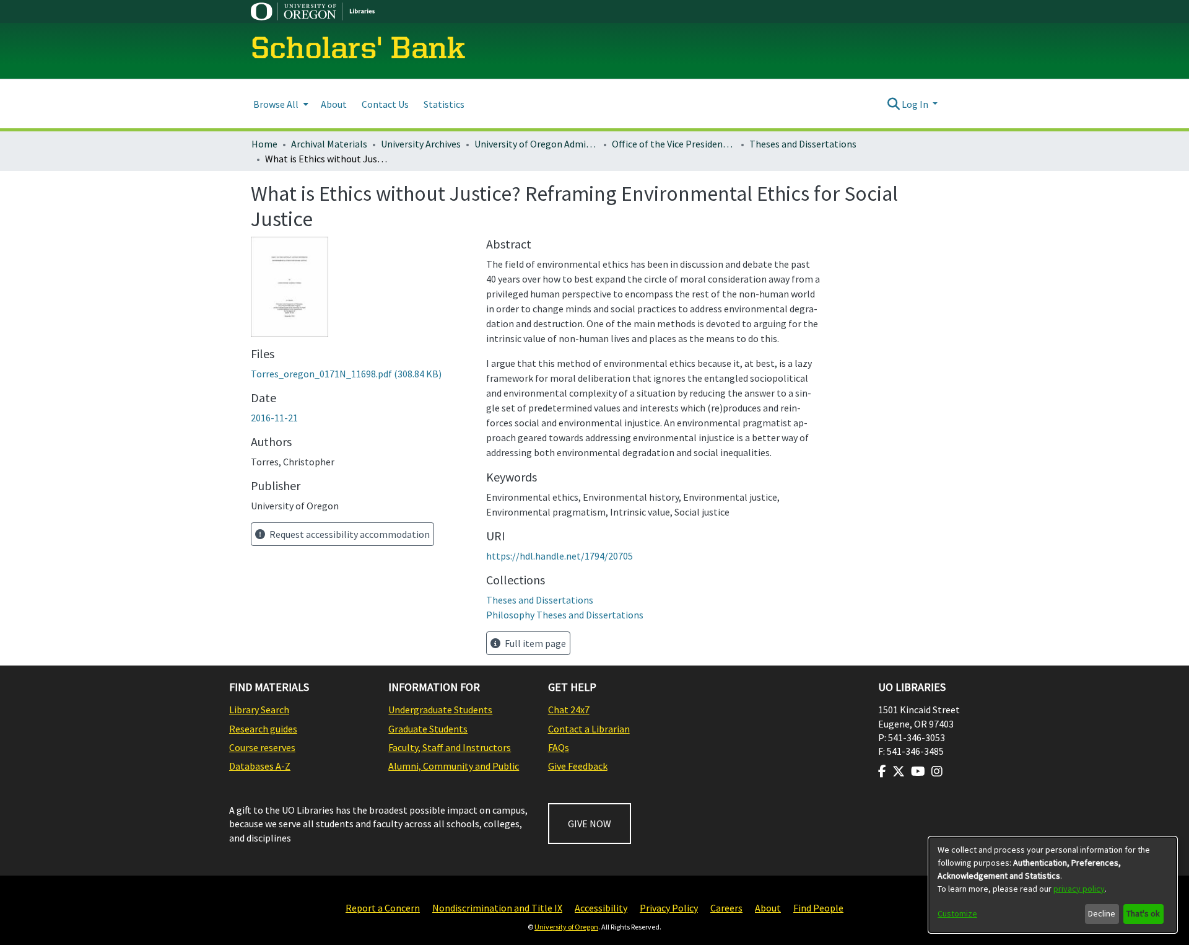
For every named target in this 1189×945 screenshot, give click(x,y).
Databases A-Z (259, 766)
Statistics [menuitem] (444, 104)
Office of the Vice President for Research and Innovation (674, 144)
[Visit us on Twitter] (898, 771)
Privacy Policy (669, 908)
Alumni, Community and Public (453, 766)
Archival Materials (329, 144)
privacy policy (1079, 888)
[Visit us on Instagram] (937, 771)
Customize (957, 913)
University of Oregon (566, 926)
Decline (1101, 913)
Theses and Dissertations (802, 144)
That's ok (1143, 913)
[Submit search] (893, 104)
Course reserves (262, 747)
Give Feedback (578, 766)
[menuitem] (279, 103)
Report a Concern (383, 908)
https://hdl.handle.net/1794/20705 (559, 556)
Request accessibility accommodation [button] (349, 534)
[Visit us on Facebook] (882, 771)
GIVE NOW (589, 823)
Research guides (263, 729)
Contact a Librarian (589, 729)
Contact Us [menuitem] (385, 104)
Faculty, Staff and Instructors (449, 747)
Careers (726, 908)
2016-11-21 (274, 417)
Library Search (259, 709)
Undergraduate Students (440, 709)
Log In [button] (916, 104)
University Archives (421, 144)
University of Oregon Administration (536, 144)
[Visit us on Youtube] (918, 771)
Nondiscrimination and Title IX (497, 908)
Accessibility (601, 908)
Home (264, 144)
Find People (818, 908)
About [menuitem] (334, 104)
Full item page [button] (534, 643)
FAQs (558, 747)
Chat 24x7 (569, 709)
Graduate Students (428, 729)
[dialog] (1053, 885)
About (768, 908)
